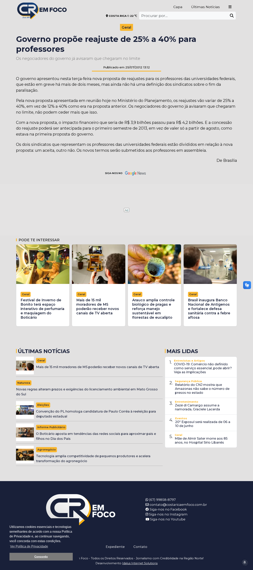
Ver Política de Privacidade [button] (29, 546)
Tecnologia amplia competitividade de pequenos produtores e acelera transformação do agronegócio (93, 458)
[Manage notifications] (245, 562)
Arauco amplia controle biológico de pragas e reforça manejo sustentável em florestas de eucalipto (153, 308)
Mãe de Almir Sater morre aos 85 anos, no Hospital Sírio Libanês (201, 440)
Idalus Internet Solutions (140, 563)
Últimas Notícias (205, 7)
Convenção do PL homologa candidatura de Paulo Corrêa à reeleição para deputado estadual (96, 413)
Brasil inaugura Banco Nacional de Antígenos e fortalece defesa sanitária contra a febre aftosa (209, 308)
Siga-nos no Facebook (168, 509)
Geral (126, 27)
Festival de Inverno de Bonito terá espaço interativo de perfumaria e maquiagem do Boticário (42, 308)
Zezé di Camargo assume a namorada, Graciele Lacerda (197, 407)
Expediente (115, 547)
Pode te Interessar (39, 240)
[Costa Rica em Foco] (42, 5)
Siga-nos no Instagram (168, 514)
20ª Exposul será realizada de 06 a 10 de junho (202, 424)
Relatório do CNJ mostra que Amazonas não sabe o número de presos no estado (202, 389)
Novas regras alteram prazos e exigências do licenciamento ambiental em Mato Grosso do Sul (87, 391)
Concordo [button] (41, 556)
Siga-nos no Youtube (167, 519)
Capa (177, 7)
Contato (140, 547)
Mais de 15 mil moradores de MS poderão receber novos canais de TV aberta (97, 306)
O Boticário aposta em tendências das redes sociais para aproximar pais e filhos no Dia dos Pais (96, 436)
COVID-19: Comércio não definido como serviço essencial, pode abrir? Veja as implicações (203, 368)
